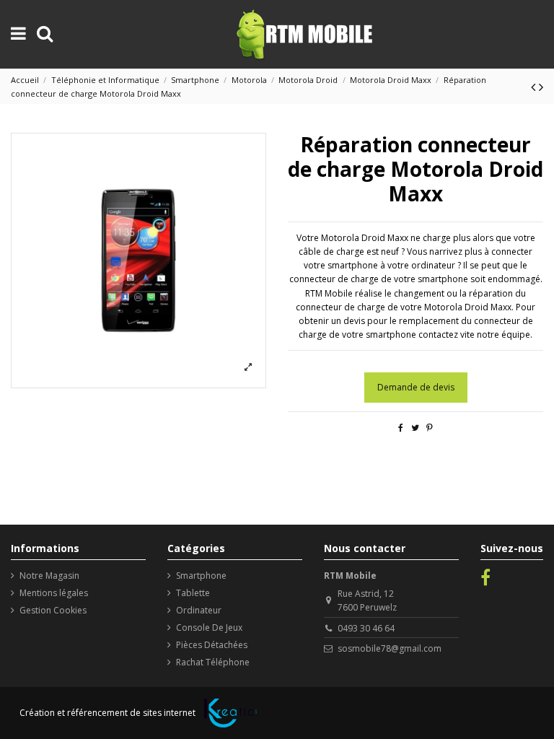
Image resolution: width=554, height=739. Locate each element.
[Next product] (541, 86)
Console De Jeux (209, 627)
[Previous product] (535, 86)
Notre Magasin (49, 575)
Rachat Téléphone (213, 662)
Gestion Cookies (53, 610)
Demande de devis (415, 387)
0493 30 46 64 (366, 628)
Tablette (193, 593)
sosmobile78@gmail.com (389, 648)
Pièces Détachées (211, 645)
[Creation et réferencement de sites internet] (230, 713)
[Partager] (400, 427)
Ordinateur (198, 610)
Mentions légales (53, 593)
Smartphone (201, 575)
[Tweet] (415, 427)
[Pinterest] (429, 427)
